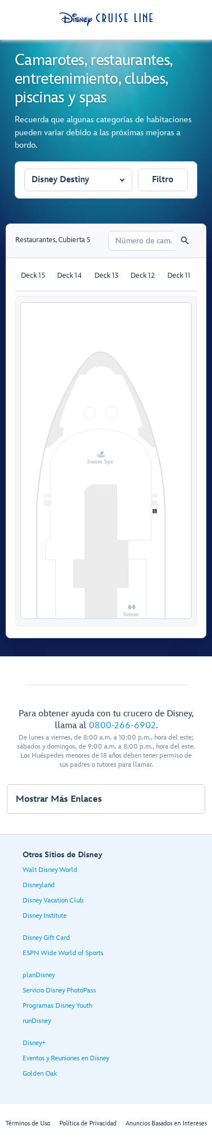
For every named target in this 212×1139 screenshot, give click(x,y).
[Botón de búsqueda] (185, 241)
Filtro (163, 179)
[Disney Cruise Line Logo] (106, 19)
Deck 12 (143, 275)
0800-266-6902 (122, 725)
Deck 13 (106, 275)
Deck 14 (69, 275)
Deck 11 (179, 275)
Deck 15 (33, 275)
